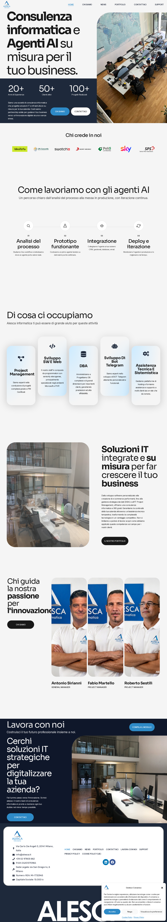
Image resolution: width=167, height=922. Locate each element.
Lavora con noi (129, 849)
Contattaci (140, 4)
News (103, 4)
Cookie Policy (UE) (91, 854)
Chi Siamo (87, 4)
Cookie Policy (127, 917)
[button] (162, 888)
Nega (129, 912)
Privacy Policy (139, 917)
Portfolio (120, 4)
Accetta (112, 912)
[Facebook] (112, 862)
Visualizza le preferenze (151, 912)
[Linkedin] (106, 862)
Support (159, 4)
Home (71, 4)
